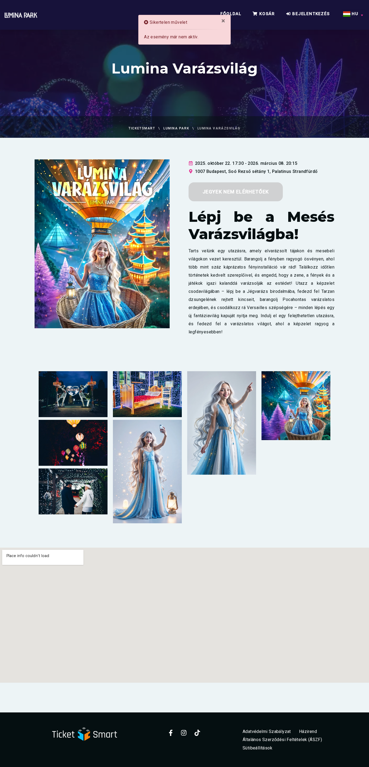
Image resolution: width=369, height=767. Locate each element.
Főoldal (230, 13)
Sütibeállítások (257, 748)
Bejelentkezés (310, 13)
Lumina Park (176, 128)
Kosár (266, 13)
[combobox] (353, 15)
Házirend (308, 731)
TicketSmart (142, 128)
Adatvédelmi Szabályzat (267, 731)
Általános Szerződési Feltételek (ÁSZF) (282, 739)
